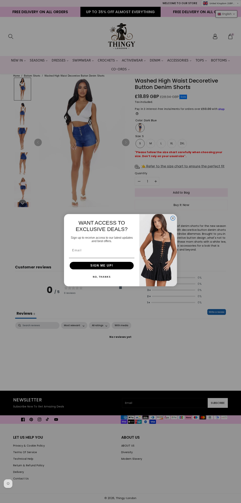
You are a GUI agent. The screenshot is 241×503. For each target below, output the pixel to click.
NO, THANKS (102, 277)
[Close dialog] (173, 218)
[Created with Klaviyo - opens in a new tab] (120, 287)
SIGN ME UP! (101, 265)
